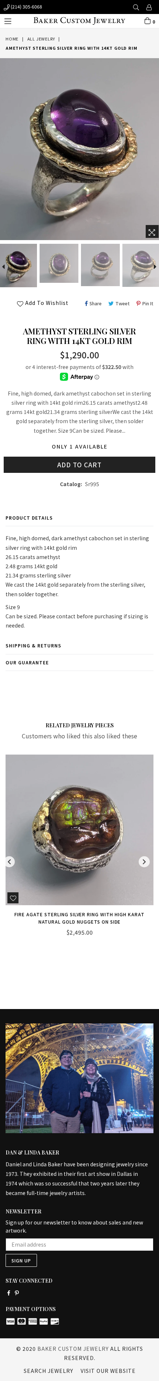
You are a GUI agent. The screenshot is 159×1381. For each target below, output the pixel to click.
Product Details (29, 517)
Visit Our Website (108, 1370)
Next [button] (144, 861)
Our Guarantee (27, 662)
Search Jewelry (48, 1370)
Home (12, 39)
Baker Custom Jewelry (73, 1348)
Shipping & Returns (33, 645)
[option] (58, 263)
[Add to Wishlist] (12, 918)
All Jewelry (41, 39)
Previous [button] (9, 861)
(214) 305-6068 (26, 6)
